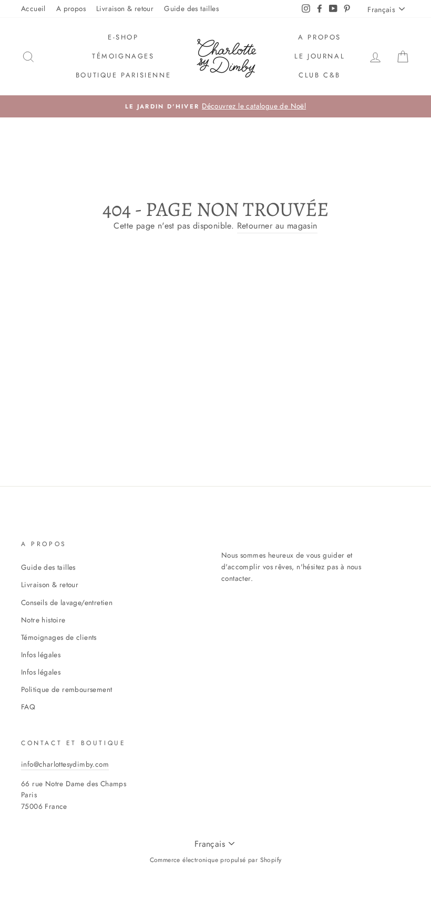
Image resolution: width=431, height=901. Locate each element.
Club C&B (320, 75)
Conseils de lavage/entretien (66, 602)
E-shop (123, 37)
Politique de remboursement (66, 689)
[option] (215, 106)
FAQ (28, 706)
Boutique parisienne (123, 75)
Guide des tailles (191, 8)
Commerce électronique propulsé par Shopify (216, 860)
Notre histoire (43, 620)
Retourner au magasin (277, 226)
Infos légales (40, 654)
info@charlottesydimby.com (65, 764)
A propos (71, 8)
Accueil (33, 8)
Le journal (319, 56)
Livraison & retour (124, 8)
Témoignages (123, 56)
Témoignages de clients (59, 637)
